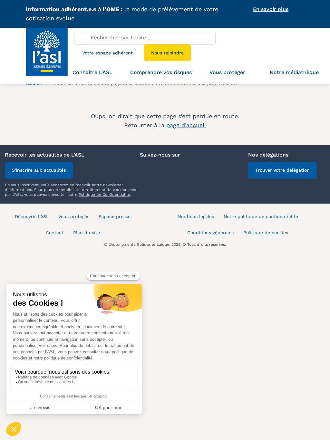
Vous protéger (227, 72)
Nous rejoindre (167, 52)
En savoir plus (270, 9)
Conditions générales (210, 232)
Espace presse (115, 216)
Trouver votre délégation (282, 170)
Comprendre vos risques (161, 72)
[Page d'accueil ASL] (50, 56)
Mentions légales (195, 216)
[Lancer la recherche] (82, 37)
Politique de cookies (265, 232)
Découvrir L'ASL (32, 216)
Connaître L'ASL (92, 72)
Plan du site (86, 232)
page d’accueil (186, 125)
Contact (54, 232)
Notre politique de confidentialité (261, 216)
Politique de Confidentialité (104, 194)
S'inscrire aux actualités (39, 170)
